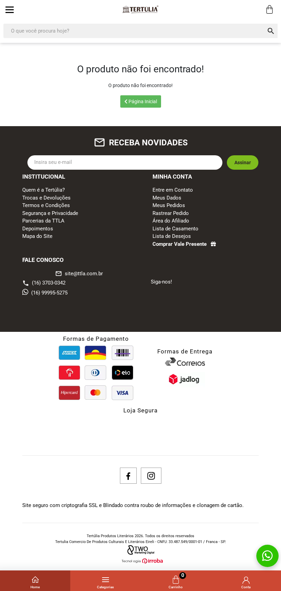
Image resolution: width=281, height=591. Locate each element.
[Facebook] (128, 476)
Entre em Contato (172, 190)
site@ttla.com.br (79, 273)
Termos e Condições (46, 205)
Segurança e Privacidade (50, 213)
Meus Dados (166, 198)
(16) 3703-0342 (48, 283)
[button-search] (271, 30)
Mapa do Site (37, 236)
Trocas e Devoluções (46, 198)
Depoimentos (37, 229)
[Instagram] (151, 476)
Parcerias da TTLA (43, 221)
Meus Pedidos (168, 205)
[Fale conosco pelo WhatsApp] (267, 556)
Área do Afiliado (170, 221)
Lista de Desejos (171, 236)
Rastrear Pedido (170, 213)
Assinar (242, 162)
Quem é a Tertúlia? (43, 190)
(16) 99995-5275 (49, 293)
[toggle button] (9, 9)
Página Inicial (142, 101)
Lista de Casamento (175, 229)
